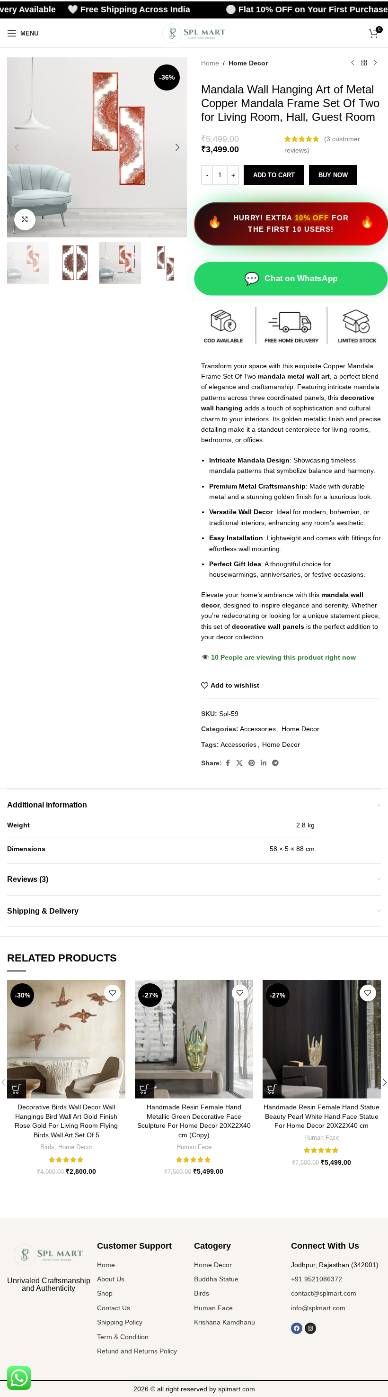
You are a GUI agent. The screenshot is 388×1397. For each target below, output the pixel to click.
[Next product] (375, 63)
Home (210, 63)
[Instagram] (310, 1328)
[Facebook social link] (227, 763)
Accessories (258, 729)
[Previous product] (352, 63)
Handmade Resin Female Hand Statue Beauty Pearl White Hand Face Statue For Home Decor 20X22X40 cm (321, 1116)
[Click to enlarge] (24, 219)
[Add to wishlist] (112, 993)
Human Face (194, 1147)
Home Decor (248, 63)
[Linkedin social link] (263, 763)
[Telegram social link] (275, 763)
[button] (16, 147)
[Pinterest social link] (252, 763)
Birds (47, 1147)
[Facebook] (296, 1328)
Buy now (333, 175)
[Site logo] (194, 32)
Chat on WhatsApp (290, 278)
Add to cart (274, 175)
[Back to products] (364, 63)
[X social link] (239, 763)
